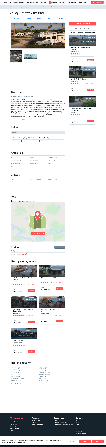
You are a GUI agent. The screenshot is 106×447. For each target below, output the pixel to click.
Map (48, 18)
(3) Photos (16, 18)
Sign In (34, 422)
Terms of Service (14, 422)
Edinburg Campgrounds (34, 7)
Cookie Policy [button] (49, 440)
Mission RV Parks (16, 374)
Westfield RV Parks (16, 384)
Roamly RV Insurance (37, 424)
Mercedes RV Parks (44, 372)
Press (77, 424)
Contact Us (79, 431)
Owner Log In (7, 2)
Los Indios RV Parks (16, 372)
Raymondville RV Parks (17, 378)
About (77, 420)
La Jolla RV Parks (43, 371)
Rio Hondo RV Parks (44, 378)
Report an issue (17, 251)
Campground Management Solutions (35, 2)
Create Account (97, 2)
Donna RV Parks (43, 367)
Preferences (72, 441)
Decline (85, 441)
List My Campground (18, 2)
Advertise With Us (81, 433)
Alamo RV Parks (15, 367)
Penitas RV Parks (16, 376)
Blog (77, 422)
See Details (90, 60)
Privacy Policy (13, 424)
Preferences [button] (22, 442)
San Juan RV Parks (44, 380)
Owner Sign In (57, 420)
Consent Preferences (15, 433)
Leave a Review (59, 247)
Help (89, 2)
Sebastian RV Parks (16, 382)
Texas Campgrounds (20, 7)
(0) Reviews (59, 18)
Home (11, 7)
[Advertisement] (38, 76)
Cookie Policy (13, 426)
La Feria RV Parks (16, 371)
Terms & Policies (14, 428)
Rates (39, 18)
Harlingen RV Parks (16, 369)
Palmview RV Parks (44, 374)
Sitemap (12, 430)
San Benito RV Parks (16, 380)
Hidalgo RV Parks (43, 369)
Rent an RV (73, 2)
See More (46, 141)
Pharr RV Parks (43, 376)
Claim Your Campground (60, 422)
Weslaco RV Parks (44, 382)
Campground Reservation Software (63, 424)
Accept (97, 441)
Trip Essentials (36, 427)
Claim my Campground (82, 24)
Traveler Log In (82, 2)
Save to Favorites (83, 29)
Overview (28, 18)
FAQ (77, 429)
